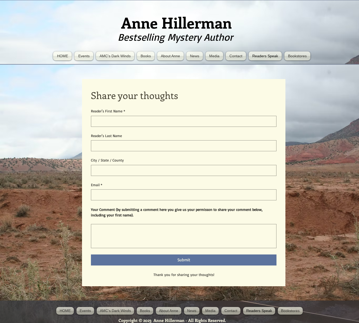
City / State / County (107, 160)
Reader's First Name (108, 111)
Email (96, 185)
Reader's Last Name (106, 135)
